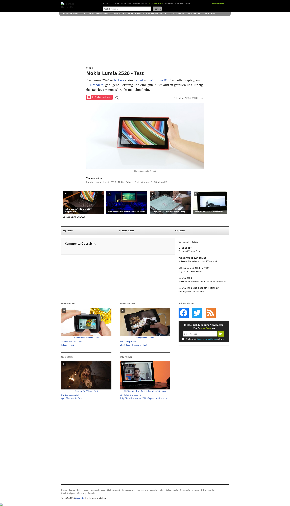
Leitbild (153, 490)
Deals (214, 14)
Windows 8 (146, 182)
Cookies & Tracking (189, 490)
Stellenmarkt (113, 490)
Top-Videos (68, 231)
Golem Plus (156, 4)
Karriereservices (157, 14)
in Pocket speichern (101, 97)
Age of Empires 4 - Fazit (71, 398)
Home (106, 4)
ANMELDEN (218, 4)
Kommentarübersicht (80, 243)
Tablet (138, 80)
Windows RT (159, 80)
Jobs (84, 14)
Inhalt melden (208, 490)
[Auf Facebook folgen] (184, 313)
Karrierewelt (71, 14)
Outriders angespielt (70, 395)
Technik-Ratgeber (198, 14)
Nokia (121, 182)
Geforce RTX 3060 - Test (71, 341)
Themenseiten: (94, 178)
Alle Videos (180, 231)
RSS (79, 490)
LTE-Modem (95, 85)
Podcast (126, 4)
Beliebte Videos (126, 231)
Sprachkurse (136, 14)
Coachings (119, 14)
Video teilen (116, 97)
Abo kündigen (68, 493)
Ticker (115, 4)
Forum (169, 4)
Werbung (81, 493)
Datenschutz (172, 490)
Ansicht (91, 493)
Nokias (119, 80)
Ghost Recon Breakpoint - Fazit (133, 345)
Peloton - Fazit (67, 345)
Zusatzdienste (98, 490)
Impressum (142, 490)
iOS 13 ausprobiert (128, 341)
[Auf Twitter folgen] (197, 313)
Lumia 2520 (109, 182)
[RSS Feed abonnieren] (210, 313)
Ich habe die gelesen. (205, 339)
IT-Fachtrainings (100, 14)
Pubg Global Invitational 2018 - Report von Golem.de (143, 398)
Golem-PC (179, 14)
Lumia (89, 182)
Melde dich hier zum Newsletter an (203, 326)
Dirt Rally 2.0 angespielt (130, 395)
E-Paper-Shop (182, 4)
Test (137, 182)
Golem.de (79, 498)
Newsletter (140, 4)
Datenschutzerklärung (207, 339)
